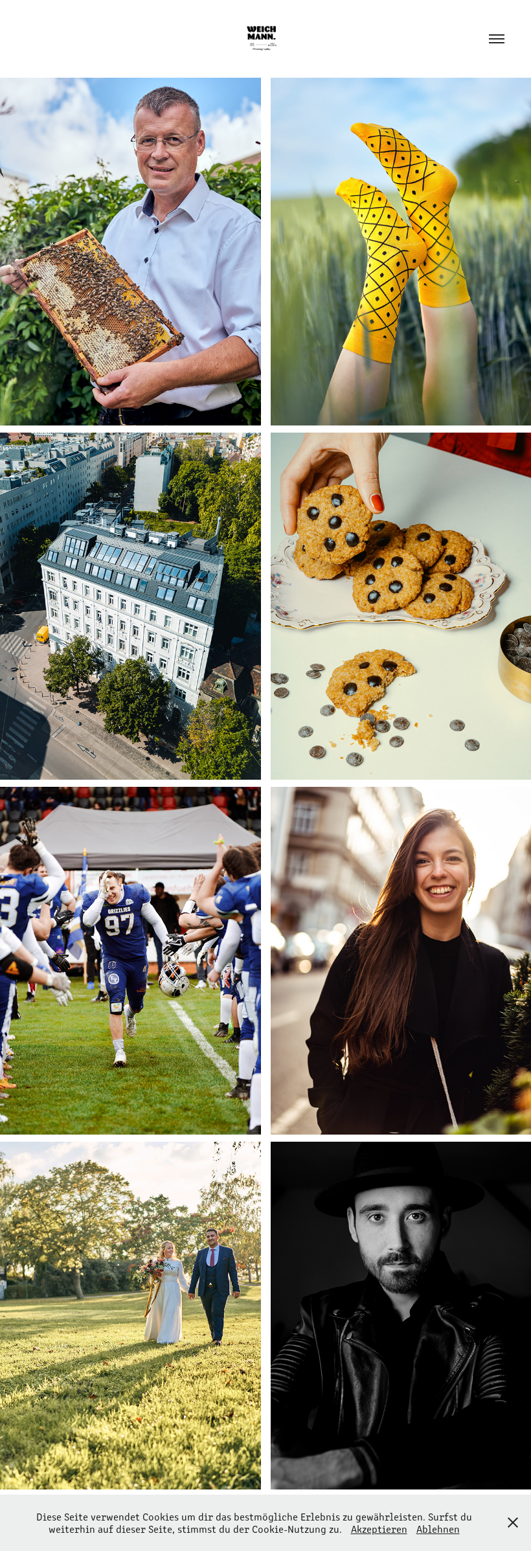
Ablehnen (438, 1528)
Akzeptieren (379, 1528)
